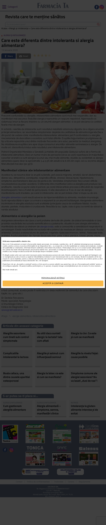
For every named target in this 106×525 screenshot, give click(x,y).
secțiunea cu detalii (86, 249)
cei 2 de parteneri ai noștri (16, 244)
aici (16, 270)
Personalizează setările (53, 278)
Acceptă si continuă (53, 283)
